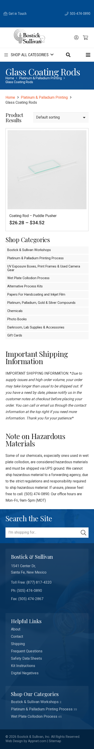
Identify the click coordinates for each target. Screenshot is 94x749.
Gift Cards (14, 335)
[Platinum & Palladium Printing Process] (47, 709)
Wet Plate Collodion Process (28, 278)
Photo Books (17, 319)
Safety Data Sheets (26, 658)
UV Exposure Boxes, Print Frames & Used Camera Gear (43, 268)
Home (9, 78)
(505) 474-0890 (29, 590)
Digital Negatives (25, 673)
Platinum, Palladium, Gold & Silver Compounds (41, 303)
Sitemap (55, 741)
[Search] (83, 532)
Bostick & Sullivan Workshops (29, 250)
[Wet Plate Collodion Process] (47, 716)
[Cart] (85, 37)
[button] (68, 55)
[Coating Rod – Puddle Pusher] (47, 179)
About (15, 629)
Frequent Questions (26, 651)
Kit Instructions (23, 666)
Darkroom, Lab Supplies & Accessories (35, 327)
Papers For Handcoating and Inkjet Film (36, 294)
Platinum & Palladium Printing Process (35, 258)
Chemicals (15, 311)
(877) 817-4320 (39, 582)
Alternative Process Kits (25, 286)
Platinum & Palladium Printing (40, 78)
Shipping (18, 644)
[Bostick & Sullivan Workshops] (47, 702)
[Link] (76, 37)
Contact (17, 636)
